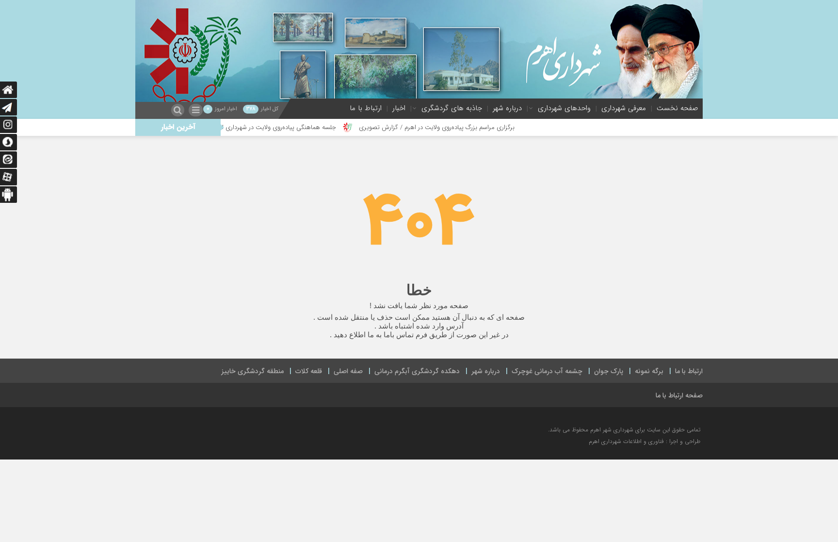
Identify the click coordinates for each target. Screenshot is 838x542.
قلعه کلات (308, 371)
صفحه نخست (677, 108)
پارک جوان (608, 371)
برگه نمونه (649, 371)
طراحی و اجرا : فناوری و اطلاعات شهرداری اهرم (644, 441)
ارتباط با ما (366, 108)
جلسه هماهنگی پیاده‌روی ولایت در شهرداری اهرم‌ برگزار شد (284, 127)
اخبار (398, 108)
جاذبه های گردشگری (451, 108)
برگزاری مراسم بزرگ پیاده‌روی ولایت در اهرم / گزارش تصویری (460, 127)
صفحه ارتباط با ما (679, 395)
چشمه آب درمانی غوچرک (547, 371)
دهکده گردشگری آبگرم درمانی (417, 371)
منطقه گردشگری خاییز (252, 371)
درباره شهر (507, 108)
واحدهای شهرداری (564, 108)
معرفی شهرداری (623, 108)
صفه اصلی (348, 371)
